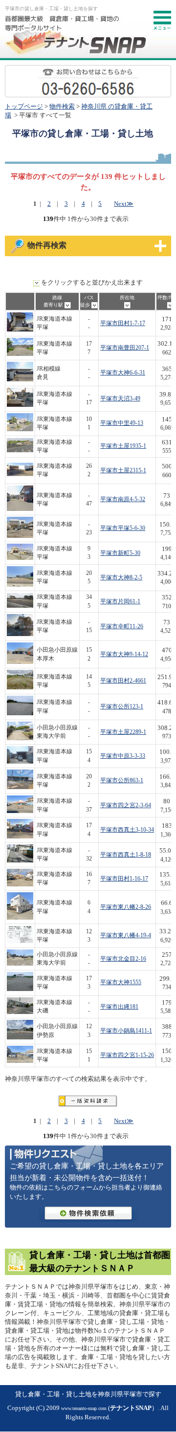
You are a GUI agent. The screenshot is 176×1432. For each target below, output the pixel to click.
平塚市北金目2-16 (123, 959)
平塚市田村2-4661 (123, 681)
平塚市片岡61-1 (120, 601)
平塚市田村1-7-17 (122, 323)
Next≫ (123, 203)
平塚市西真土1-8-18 (125, 855)
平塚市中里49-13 (121, 423)
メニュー (162, 20)
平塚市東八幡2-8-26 (125, 907)
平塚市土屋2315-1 (123, 470)
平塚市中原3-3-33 (122, 756)
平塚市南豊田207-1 (124, 348)
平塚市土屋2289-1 (123, 732)
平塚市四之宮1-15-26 (127, 1055)
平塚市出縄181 (119, 1007)
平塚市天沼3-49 (120, 399)
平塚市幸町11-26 (121, 626)
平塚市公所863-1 (121, 780)
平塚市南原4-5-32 (122, 499)
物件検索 (62, 106)
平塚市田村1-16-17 (124, 879)
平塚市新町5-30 (120, 553)
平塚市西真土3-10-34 (127, 830)
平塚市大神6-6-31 (122, 373)
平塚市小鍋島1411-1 (126, 1031)
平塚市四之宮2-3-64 (125, 805)
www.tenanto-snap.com (84, 1408)
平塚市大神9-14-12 (124, 654)
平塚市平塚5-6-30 (122, 528)
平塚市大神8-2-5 (121, 577)
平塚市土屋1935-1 (123, 446)
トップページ (24, 106)
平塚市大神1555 (120, 982)
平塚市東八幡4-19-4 (125, 935)
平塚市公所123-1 (121, 707)
